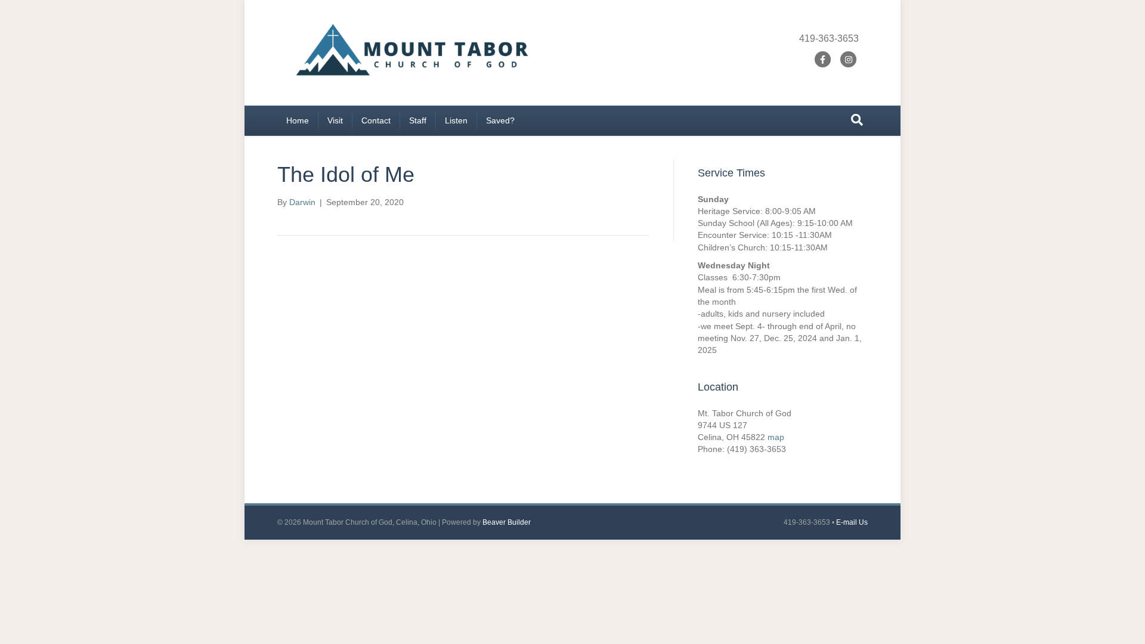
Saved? (500, 120)
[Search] (857, 120)
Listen (456, 120)
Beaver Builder (506, 522)
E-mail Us (852, 522)
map (776, 437)
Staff (417, 120)
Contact (376, 120)
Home (297, 120)
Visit (335, 120)
